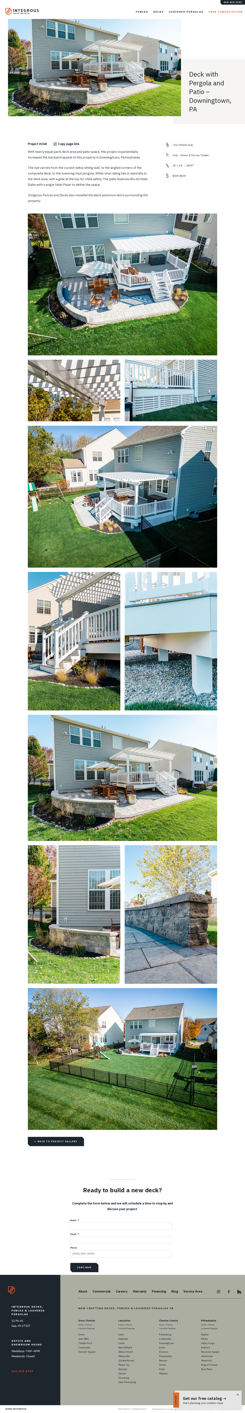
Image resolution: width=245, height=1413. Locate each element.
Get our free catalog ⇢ (204, 1398)
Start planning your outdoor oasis (203, 1403)
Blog (174, 1291)
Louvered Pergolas (186, 11)
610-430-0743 (233, 2)
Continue (84, 1267)
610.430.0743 (23, 1371)
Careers (122, 1291)
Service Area (192, 1291)
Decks (158, 11)
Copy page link (68, 144)
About (82, 1291)
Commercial (101, 1291)
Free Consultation (225, 11)
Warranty (139, 1291)
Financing (159, 1291)
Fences (142, 11)
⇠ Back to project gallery (55, 1141)
